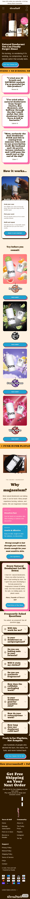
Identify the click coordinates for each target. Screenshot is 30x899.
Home (4, 823)
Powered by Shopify (9, 870)
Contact (4, 864)
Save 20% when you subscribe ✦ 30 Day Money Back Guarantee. (15, 2)
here (18, 622)
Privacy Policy (6, 847)
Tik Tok (19, 838)
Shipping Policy (7, 854)
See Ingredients (15, 556)
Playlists (19, 832)
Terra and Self (11, 868)
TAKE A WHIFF (15, 297)
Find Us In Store (7, 832)
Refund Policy (6, 851)
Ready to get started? (15, 233)
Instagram (20, 835)
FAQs (4, 860)
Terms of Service (7, 857)
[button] (26, 7)
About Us (20, 823)
